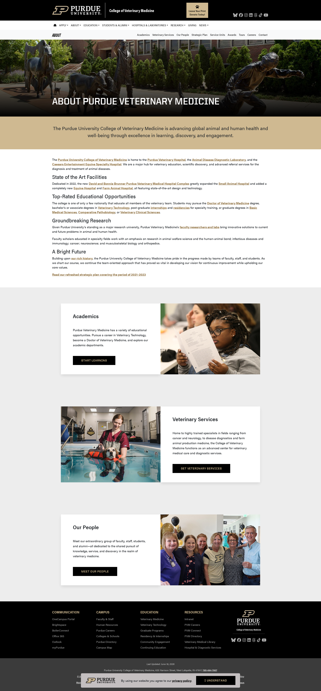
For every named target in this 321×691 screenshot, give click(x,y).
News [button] (202, 25)
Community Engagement (155, 642)
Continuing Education (153, 647)
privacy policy (181, 680)
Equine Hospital (85, 188)
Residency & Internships (154, 636)
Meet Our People (95, 571)
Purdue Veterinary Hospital (166, 159)
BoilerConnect (60, 630)
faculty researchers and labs (199, 227)
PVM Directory (193, 636)
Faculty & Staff (105, 619)
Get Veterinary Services (201, 468)
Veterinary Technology (113, 207)
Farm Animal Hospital (117, 188)
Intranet (189, 619)
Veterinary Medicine (152, 619)
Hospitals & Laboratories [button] (149, 25)
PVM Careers (192, 625)
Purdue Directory (106, 642)
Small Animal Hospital (234, 183)
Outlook (57, 642)
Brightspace (59, 625)
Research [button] (177, 25)
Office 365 (58, 636)
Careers (251, 35)
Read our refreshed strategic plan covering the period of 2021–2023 (99, 274)
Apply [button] (62, 25)
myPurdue (58, 647)
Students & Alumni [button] (114, 25)
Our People (183, 35)
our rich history (82, 258)
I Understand (215, 680)
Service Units (217, 35)
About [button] (75, 25)
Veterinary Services (163, 35)
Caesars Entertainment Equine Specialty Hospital (86, 164)
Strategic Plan (199, 35)
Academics (143, 35)
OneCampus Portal (63, 619)
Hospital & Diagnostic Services (203, 647)
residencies (181, 207)
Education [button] (90, 25)
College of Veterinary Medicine (131, 10)
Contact (263, 35)
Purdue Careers (105, 630)
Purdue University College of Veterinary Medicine (92, 159)
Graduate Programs (152, 630)
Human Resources (107, 625)
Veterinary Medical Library (200, 642)
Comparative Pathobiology (96, 212)
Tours (242, 35)
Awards (232, 35)
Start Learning (94, 360)
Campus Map (104, 647)
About (56, 34)
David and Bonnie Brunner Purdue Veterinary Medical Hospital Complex (139, 183)
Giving (192, 25)
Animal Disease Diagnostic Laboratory (219, 159)
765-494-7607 (210, 670)
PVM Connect (193, 630)
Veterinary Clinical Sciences (140, 212)
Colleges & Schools (107, 636)
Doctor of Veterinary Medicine (228, 203)
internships (159, 207)
